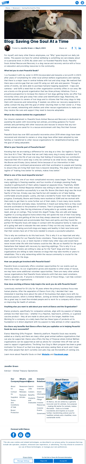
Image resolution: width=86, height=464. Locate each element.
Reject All (43, 461)
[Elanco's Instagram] (20, 435)
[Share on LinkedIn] (79, 48)
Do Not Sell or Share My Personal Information (57, 457)
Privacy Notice (27, 457)
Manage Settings (23, 461)
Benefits (31, 395)
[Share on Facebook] (72, 48)
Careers (31, 392)
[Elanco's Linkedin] (27, 435)
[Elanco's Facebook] (13, 435)
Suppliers (14, 397)
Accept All (63, 461)
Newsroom (23, 386)
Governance (41, 413)
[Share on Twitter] (75, 48)
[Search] (77, 3)
